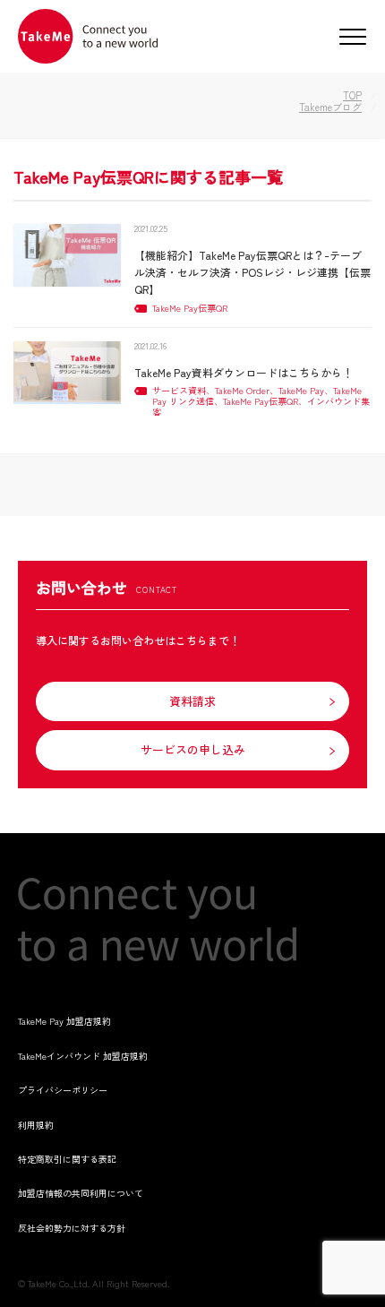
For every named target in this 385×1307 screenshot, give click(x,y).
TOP (352, 95)
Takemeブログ (330, 106)
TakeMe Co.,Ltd (58, 1283)
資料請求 (192, 700)
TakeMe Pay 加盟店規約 (64, 1021)
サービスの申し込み (193, 749)
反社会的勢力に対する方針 (71, 1227)
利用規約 (36, 1124)
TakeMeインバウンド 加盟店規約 (83, 1055)
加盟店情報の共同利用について (80, 1193)
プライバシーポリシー (62, 1089)
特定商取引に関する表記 (67, 1158)
